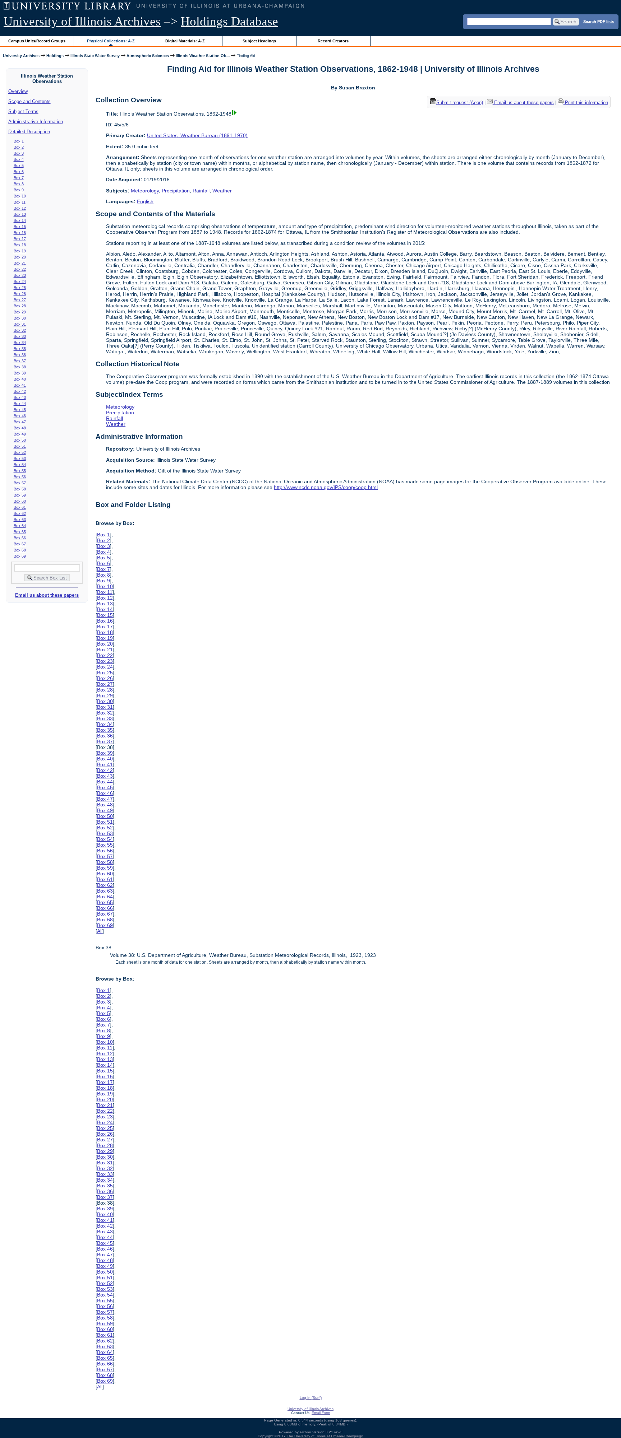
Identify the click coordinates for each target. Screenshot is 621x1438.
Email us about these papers (47, 595)
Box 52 (20, 452)
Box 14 (20, 220)
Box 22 (20, 269)
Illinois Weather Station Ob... (203, 55)
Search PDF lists (598, 21)
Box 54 (20, 464)
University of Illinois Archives (82, 21)
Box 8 (19, 184)
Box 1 (19, 141)
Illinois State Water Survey (95, 55)
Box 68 (20, 550)
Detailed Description (29, 131)
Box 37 (20, 361)
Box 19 (20, 251)
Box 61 (20, 507)
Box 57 (20, 483)
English (145, 201)
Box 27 (20, 300)
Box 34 (20, 342)
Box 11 (20, 202)
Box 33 (20, 336)
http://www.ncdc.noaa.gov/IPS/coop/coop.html (326, 487)
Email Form (321, 1413)
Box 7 (19, 178)
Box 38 (20, 367)
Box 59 (20, 495)
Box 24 (20, 281)
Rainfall (201, 191)
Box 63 (20, 519)
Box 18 (20, 245)
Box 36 (20, 355)
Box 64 (20, 525)
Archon (305, 1432)
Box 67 (20, 544)
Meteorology (145, 191)
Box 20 (20, 257)
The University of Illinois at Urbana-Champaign (325, 1436)
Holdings (55, 55)
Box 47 (20, 422)
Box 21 (20, 263)
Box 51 (20, 446)
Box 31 (20, 324)
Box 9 (19, 190)
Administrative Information (35, 121)
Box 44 (20, 403)
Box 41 (20, 385)
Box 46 (20, 416)
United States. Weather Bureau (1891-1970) (197, 135)
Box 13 (20, 214)
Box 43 (20, 397)
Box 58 (20, 489)
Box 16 (20, 233)
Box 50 (20, 440)
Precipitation (176, 191)
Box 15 (20, 226)
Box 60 (20, 501)
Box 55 (20, 471)
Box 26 (20, 294)
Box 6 (19, 171)
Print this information (586, 102)
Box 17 (20, 239)
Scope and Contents (29, 101)
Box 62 (20, 513)
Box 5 (19, 165)
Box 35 (20, 348)
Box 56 (20, 477)
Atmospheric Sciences (147, 55)
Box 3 (19, 153)
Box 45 (20, 410)
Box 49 (20, 434)
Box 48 (20, 428)
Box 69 (20, 556)
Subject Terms (23, 111)
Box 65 (20, 532)
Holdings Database (229, 21)
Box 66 (20, 538)
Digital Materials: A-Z (185, 41)
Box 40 (20, 379)
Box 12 (20, 208)
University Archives (21, 55)
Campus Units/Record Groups (36, 41)
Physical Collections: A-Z (111, 41)
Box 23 (20, 275)
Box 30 (20, 318)
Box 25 (20, 287)
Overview (18, 91)
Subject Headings (259, 41)
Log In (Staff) (311, 1398)
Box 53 (20, 458)
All (99, 931)
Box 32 (20, 330)
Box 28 (20, 306)
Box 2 (19, 147)
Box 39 (20, 373)
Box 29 (20, 312)
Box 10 (20, 196)
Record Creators (333, 41)
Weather (222, 191)
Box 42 (20, 391)
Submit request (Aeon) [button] (459, 102)
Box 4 (19, 159)
